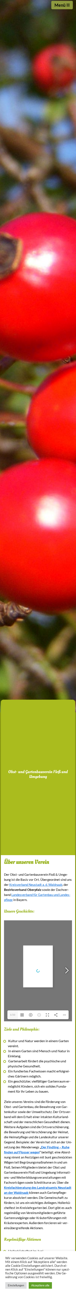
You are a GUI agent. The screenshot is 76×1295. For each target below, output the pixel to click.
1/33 (12, 1014)
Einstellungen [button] (16, 1285)
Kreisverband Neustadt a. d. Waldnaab (35, 884)
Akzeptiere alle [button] (40, 1285)
